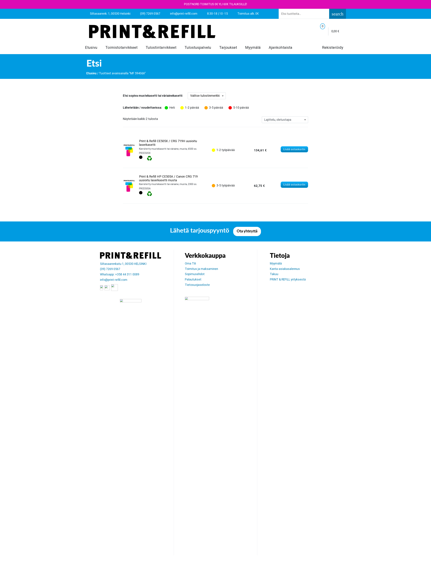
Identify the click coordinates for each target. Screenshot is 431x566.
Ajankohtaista (280, 47)
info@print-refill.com (113, 279)
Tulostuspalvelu (198, 47)
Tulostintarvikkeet (161, 47)
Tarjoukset (228, 47)
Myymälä (253, 47)
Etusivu (91, 47)
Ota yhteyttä (247, 231)
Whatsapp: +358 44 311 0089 (119, 274)
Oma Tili (190, 263)
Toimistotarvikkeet (121, 47)
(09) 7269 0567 (110, 269)
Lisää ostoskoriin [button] (294, 149)
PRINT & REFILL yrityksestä (288, 279)
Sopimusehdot (195, 274)
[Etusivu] (152, 31)
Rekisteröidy (332, 47)
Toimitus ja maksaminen (201, 269)
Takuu (274, 274)
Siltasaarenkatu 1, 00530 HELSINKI (123, 264)
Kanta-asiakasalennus (285, 269)
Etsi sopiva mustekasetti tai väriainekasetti (152, 95)
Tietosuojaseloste (197, 285)
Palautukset (193, 279)
